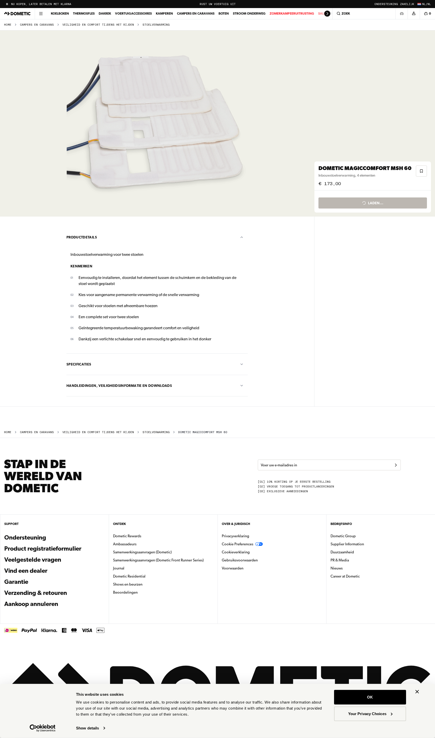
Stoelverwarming (156, 24)
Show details (87, 728)
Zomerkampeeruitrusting (292, 13)
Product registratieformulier (42, 548)
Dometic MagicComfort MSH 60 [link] (202, 432)
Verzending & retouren (35, 592)
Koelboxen (60, 13)
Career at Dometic (361, 576)
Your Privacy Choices (367, 713)
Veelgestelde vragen (32, 559)
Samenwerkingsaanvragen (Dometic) (142, 552)
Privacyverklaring (235, 536)
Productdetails (81, 237)
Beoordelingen (125, 592)
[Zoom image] (159, 123)
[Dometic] (17, 13)
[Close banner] (417, 691)
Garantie (16, 581)
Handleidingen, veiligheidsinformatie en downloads (119, 386)
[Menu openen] (41, 13)
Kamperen (164, 13)
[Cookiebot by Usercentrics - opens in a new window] (43, 728)
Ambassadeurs (124, 544)
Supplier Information (347, 544)
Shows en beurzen (127, 584)
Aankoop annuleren (31, 603)
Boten (224, 13)
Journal (118, 568)
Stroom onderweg (249, 13)
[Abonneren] (396, 465)
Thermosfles (84, 13)
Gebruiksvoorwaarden (240, 560)
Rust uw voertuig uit (218, 4)
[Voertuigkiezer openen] (401, 13)
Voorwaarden (232, 568)
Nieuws (352, 568)
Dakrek (105, 13)
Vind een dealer (25, 570)
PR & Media (356, 560)
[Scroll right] (327, 14)
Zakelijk (407, 4)
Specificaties (78, 364)
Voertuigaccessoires (133, 13)
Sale (321, 13)
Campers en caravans (195, 13)
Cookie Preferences (237, 544)
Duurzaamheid (342, 552)
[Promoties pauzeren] (7, 4)
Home (7, 24)
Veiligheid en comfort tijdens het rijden (98, 24)
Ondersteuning (386, 4)
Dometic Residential (145, 576)
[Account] (414, 13)
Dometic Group (359, 536)
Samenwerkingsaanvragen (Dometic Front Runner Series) (158, 560)
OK (370, 697)
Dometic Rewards (127, 536)
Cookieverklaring (236, 552)
